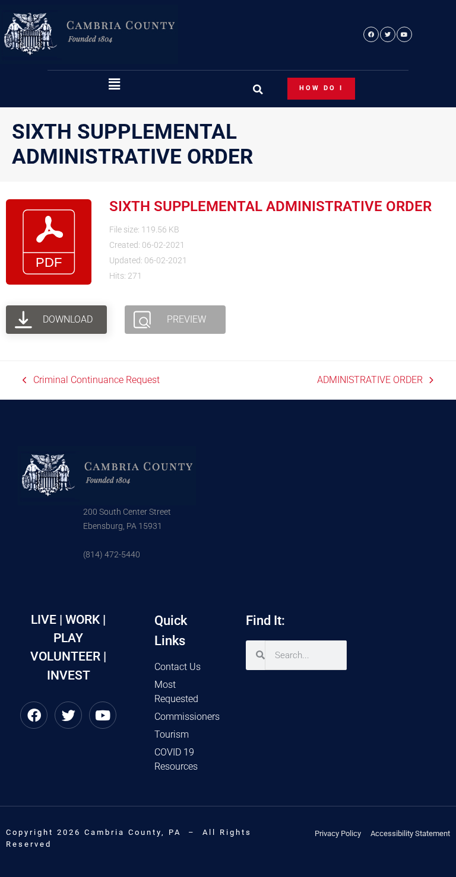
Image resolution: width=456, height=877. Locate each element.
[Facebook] (371, 34)
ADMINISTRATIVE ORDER (370, 379)
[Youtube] (404, 34)
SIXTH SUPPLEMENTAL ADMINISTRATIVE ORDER (270, 206)
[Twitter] (387, 34)
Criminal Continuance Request (91, 379)
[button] (114, 85)
